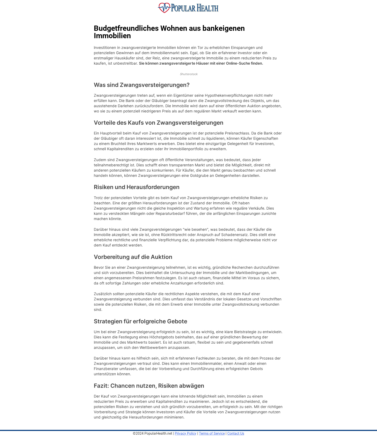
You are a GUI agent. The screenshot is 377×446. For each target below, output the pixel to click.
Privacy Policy (185, 433)
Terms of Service (212, 433)
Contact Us (235, 433)
